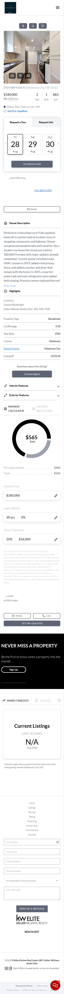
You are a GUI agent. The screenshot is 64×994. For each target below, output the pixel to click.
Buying (32, 812)
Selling (32, 816)
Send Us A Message (32, 908)
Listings (31, 807)
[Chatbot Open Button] (55, 985)
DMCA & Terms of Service (34, 990)
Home (32, 803)
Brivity (30, 986)
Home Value (32, 825)
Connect (32, 834)
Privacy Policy (13, 990)
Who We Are (32, 830)
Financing (32, 821)
